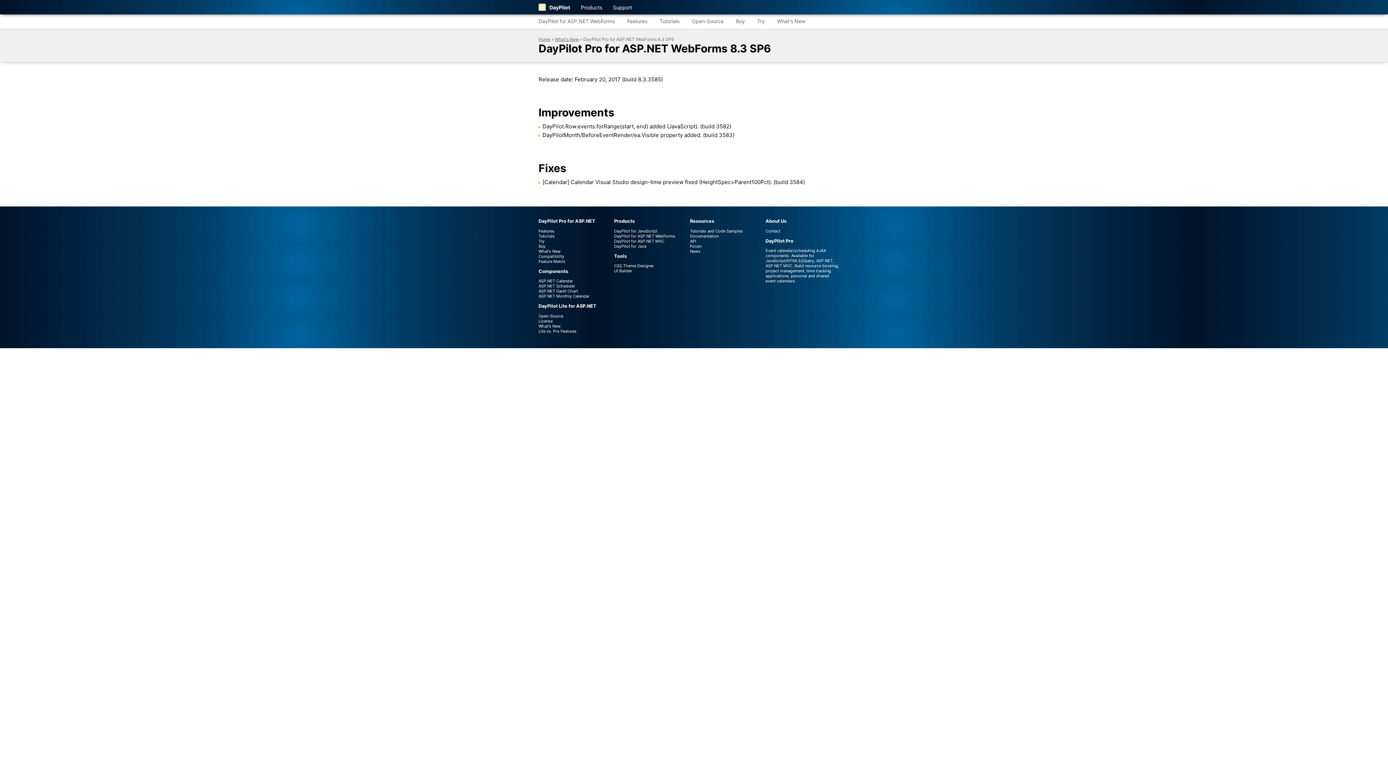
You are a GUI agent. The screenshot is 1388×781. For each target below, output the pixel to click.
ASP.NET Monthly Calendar (564, 296)
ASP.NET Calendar (556, 280)
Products (591, 7)
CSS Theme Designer (634, 265)
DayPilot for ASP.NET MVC (639, 241)
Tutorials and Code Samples (716, 231)
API (693, 241)
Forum (696, 246)
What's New (791, 21)
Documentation (704, 236)
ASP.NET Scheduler (557, 286)
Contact (773, 231)
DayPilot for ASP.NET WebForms (577, 21)
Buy (740, 21)
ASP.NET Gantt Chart (558, 291)
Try (761, 21)
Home (545, 39)
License (546, 321)
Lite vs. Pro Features (558, 331)
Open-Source (708, 21)
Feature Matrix (552, 261)
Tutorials (670, 21)
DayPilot (559, 7)
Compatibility (551, 256)
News (695, 251)
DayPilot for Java (630, 246)
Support (622, 7)
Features (637, 21)
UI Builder (623, 270)
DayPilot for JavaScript (635, 231)
